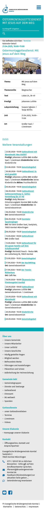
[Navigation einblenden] (38, 8)
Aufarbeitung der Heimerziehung (19, 373)
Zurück (5, 139)
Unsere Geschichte (13, 351)
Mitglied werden (12, 358)
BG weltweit (10, 397)
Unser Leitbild (11, 347)
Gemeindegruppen (13, 383)
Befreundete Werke (13, 362)
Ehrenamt (9, 394)
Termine (27, 41)
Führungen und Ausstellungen (17, 365)
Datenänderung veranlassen (19, 480)
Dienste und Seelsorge (14, 386)
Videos (8, 422)
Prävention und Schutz (14, 369)
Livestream (9, 419)
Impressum (33, 506)
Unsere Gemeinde (12, 340)
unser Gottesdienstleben (15, 411)
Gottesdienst (10, 390)
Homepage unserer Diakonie (16, 433)
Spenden (8, 401)
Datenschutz (20, 506)
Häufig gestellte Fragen (15, 354)
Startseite (7, 506)
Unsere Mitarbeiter (13, 343)
